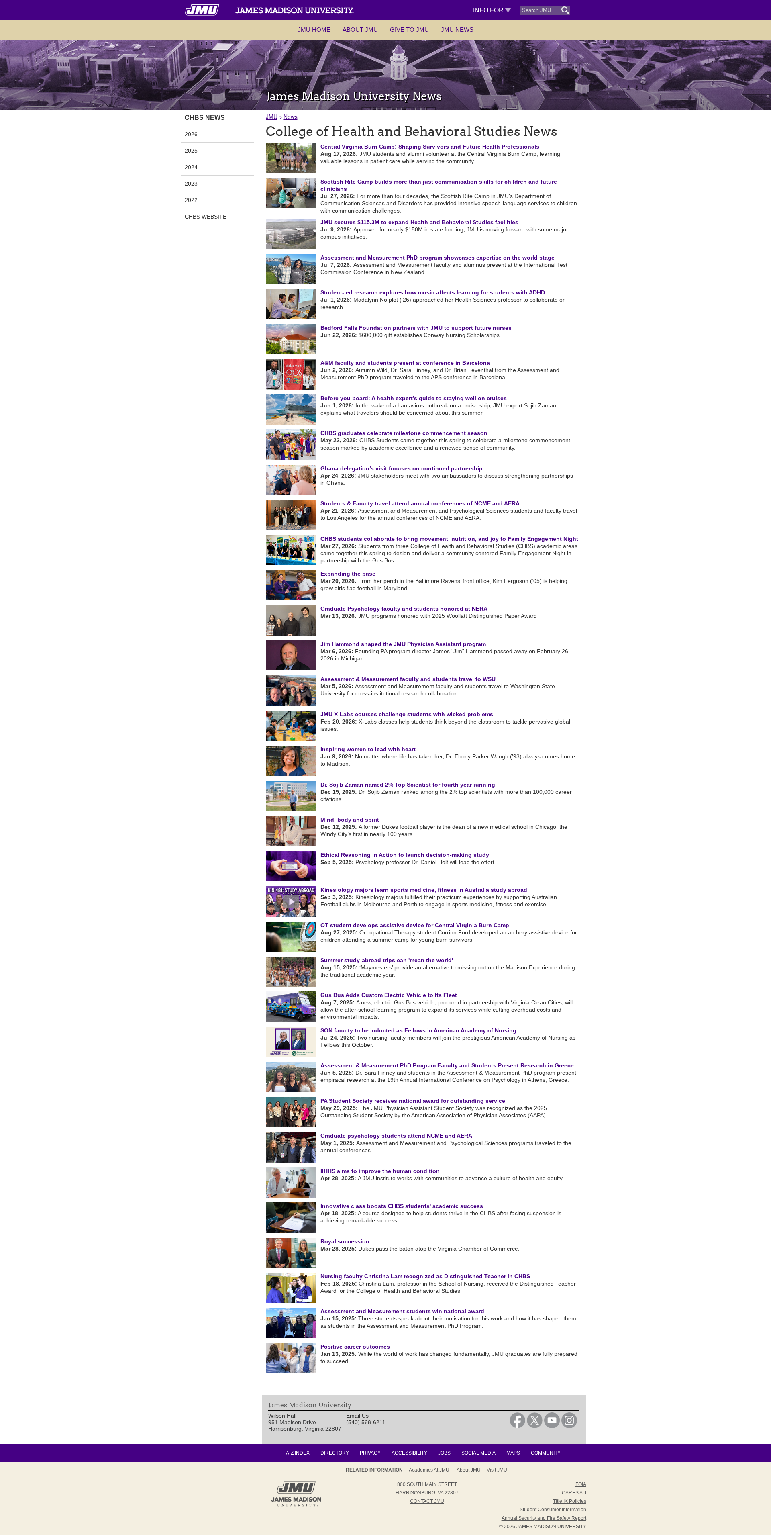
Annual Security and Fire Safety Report (544, 1518)
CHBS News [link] (205, 117)
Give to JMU (409, 29)
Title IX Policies (569, 1501)
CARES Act (574, 1493)
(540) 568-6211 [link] (366, 1422)
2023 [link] (191, 183)
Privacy (370, 1453)
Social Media (478, 1453)
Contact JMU (427, 1501)
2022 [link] (191, 200)
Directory (334, 1453)
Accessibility (409, 1453)
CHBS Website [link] (205, 216)
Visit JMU (497, 1470)
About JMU (360, 29)
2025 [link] (191, 150)
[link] (517, 1426)
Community (546, 1453)
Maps (513, 1453)
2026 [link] (191, 134)
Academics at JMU (429, 1470)
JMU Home (314, 29)
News (291, 116)
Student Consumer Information (553, 1510)
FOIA (580, 1484)
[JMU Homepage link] (296, 1505)
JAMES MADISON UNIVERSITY (551, 1526)
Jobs (444, 1453)
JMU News (457, 29)
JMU (271, 116)
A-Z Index (298, 1453)
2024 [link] (191, 167)
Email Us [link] (357, 1415)
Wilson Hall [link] (282, 1415)
